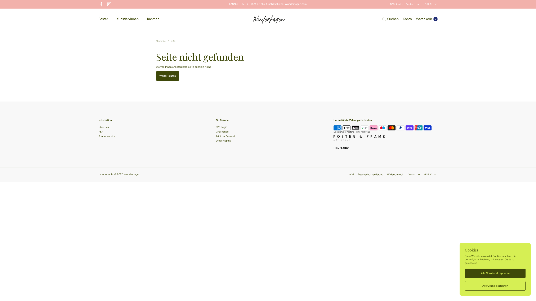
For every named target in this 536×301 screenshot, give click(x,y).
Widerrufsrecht (396, 174)
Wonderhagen (132, 174)
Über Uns (103, 127)
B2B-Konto (396, 4)
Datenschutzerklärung (370, 174)
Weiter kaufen (167, 75)
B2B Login (221, 127)
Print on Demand (225, 136)
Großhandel (222, 131)
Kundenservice (106, 136)
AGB (351, 174)
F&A (100, 131)
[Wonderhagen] (269, 19)
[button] (390, 19)
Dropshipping (223, 140)
